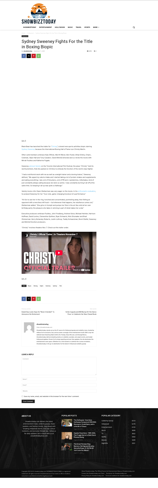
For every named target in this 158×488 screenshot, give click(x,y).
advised (35, 166)
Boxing (36, 286)
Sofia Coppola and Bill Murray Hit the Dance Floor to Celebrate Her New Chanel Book (81, 313)
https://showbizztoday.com (44, 327)
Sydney (55, 286)
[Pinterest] (33, 56)
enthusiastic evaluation (86, 191)
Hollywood (30, 33)
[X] (29, 56)
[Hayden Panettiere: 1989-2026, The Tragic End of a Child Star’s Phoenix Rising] (67, 435)
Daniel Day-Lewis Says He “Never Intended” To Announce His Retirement (38, 313)
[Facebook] (24, 56)
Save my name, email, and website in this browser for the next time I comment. (51, 396)
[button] (133, 27)
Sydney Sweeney (28, 149)
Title (60, 286)
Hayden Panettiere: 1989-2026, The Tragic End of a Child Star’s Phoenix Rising (85, 435)
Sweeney (48, 286)
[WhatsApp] (38, 56)
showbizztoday (28, 51)
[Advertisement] (52, 482)
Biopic (29, 286)
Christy (54, 146)
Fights (41, 286)
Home (23, 33)
